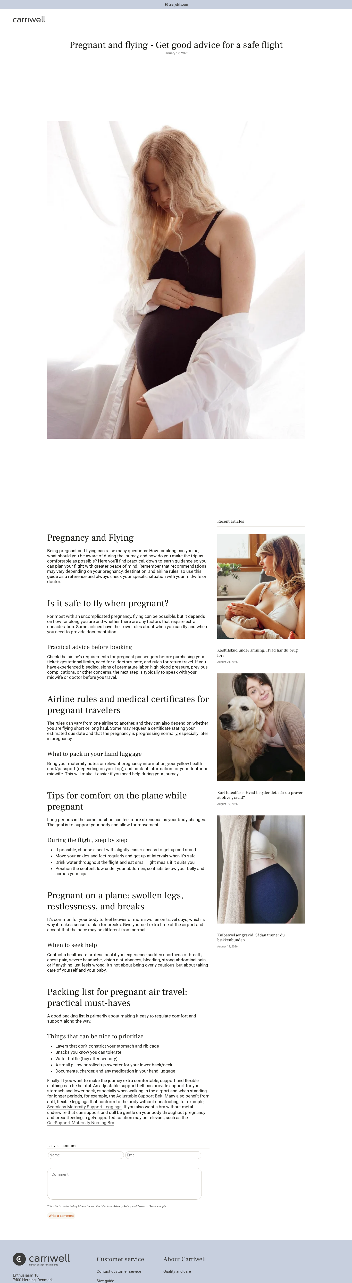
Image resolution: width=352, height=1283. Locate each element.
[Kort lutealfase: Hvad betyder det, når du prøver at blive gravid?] (261, 727)
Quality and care (177, 1271)
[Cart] (336, 19)
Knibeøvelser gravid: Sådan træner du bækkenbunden (251, 938)
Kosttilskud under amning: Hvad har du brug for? (257, 653)
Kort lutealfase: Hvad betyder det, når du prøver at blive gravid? (260, 795)
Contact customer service (119, 1271)
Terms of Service (147, 1206)
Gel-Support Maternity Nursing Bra (80, 1122)
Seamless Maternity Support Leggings (84, 1106)
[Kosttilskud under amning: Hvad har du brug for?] (261, 586)
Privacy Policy (122, 1206)
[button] (128, 19)
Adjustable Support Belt (139, 1096)
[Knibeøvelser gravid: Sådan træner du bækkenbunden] (261, 869)
